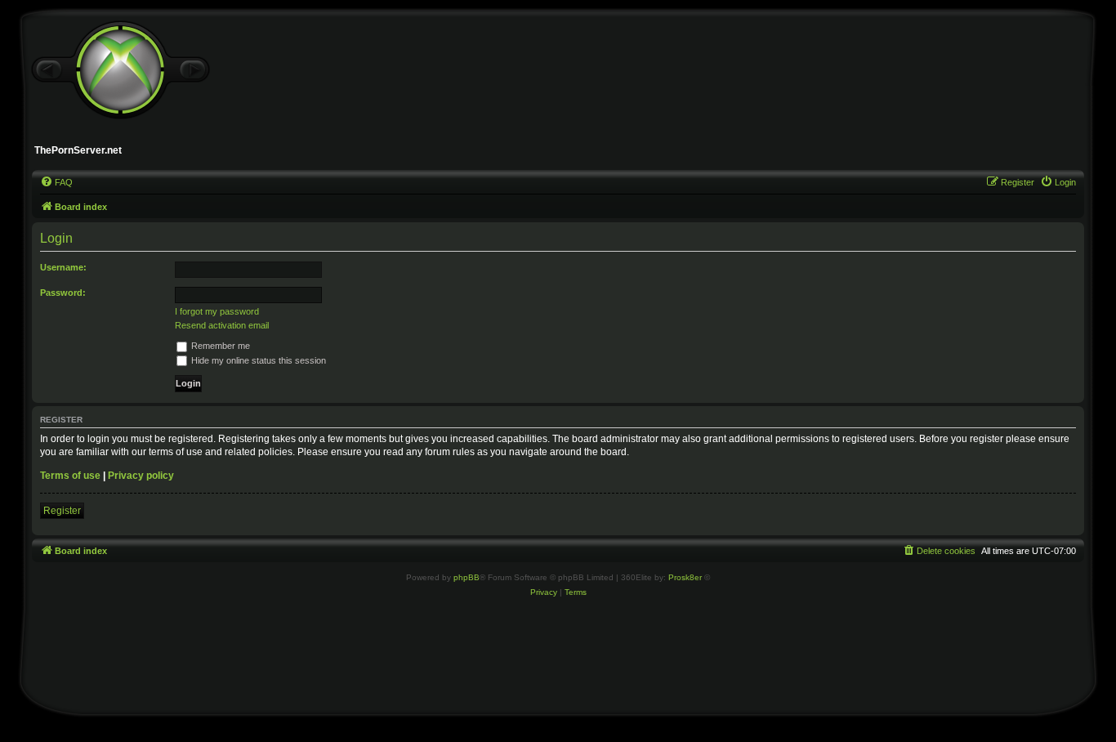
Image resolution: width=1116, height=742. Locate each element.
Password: (63, 292)
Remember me (219, 346)
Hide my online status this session (257, 360)
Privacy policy (141, 475)
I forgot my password (217, 311)
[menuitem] (56, 182)
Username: (63, 267)
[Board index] (120, 70)
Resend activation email (222, 325)
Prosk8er (685, 577)
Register (62, 510)
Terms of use (70, 475)
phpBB (466, 577)
